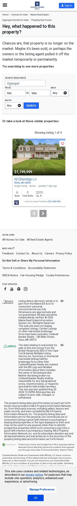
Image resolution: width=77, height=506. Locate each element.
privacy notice (34, 474)
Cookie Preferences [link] (57, 275)
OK (35, 497)
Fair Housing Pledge (32, 275)
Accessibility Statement (42, 268)
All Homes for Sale (13, 239)
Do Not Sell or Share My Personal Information (31, 260)
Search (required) (15, 77)
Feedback (8, 253)
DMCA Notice (10, 275)
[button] (66, 5)
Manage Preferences (42, 489)
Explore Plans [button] (66, 450)
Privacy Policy (64, 253)
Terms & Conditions (14, 268)
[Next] (43, 213)
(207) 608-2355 (54, 201)
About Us (37, 253)
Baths (8, 100)
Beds (53, 87)
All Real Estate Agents (40, 239)
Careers (49, 253)
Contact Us (22, 253)
